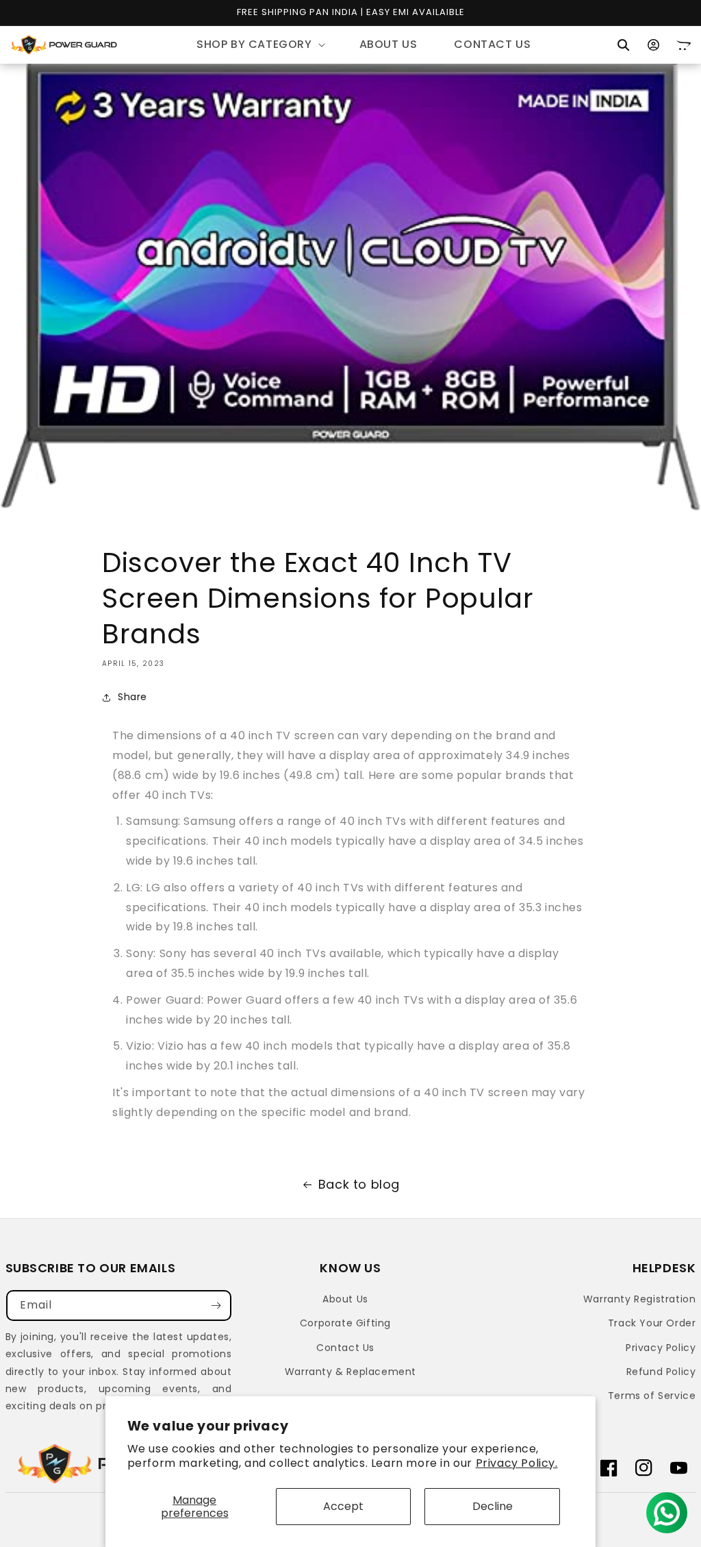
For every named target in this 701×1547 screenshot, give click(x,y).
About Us (345, 1299)
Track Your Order (652, 1323)
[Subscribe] (216, 1305)
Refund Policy (661, 1371)
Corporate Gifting (345, 1323)
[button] (259, 44)
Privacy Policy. (517, 1463)
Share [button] (132, 697)
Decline (492, 1506)
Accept (343, 1506)
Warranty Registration (639, 1299)
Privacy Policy (661, 1347)
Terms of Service (652, 1395)
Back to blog (359, 1184)
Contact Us (345, 1347)
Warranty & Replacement (350, 1371)
